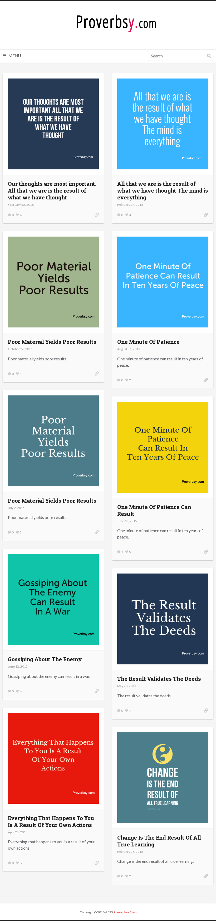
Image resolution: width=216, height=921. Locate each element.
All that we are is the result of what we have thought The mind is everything (162, 190)
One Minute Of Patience (148, 341)
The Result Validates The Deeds (159, 678)
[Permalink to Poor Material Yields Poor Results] (97, 373)
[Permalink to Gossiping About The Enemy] (97, 691)
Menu (14, 55)
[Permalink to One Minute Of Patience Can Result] (206, 551)
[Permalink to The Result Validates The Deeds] (206, 710)
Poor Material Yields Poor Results (52, 341)
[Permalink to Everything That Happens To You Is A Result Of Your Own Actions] (97, 862)
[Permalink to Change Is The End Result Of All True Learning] (206, 876)
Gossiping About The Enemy (45, 659)
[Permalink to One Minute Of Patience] (206, 379)
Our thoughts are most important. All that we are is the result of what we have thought (52, 190)
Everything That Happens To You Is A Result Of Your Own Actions (51, 821)
